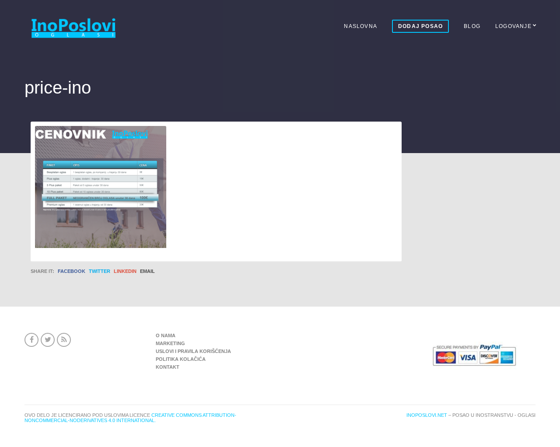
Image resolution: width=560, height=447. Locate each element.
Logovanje (513, 26)
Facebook (71, 271)
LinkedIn (125, 271)
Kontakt (167, 367)
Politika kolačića (181, 359)
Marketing (170, 343)
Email (147, 271)
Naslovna (360, 26)
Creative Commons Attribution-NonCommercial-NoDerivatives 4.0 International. (130, 417)
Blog (472, 26)
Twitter (99, 271)
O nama (165, 335)
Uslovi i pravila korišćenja (193, 351)
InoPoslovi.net (426, 415)
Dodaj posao (420, 26)
